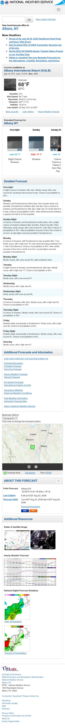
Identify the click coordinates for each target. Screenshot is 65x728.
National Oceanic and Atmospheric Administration (22, 676)
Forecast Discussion (13, 363)
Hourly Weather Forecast (15, 374)
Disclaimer (30, 472)
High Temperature (13, 621)
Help (4, 705)
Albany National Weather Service (19, 406)
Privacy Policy (8, 713)
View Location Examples (46, 19)
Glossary (6, 708)
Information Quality (10, 703)
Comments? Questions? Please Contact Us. (20, 695)
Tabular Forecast (12, 377)
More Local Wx (12, 111)
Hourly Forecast (48, 111)
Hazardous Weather (13, 390)
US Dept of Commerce (11, 674)
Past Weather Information (16, 398)
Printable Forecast (12, 366)
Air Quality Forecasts (13, 382)
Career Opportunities (11, 721)
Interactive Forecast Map (15, 401)
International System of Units (17, 385)
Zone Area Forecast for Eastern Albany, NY (26, 358)
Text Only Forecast (12, 369)
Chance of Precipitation (16, 652)
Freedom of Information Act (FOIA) (16, 715)
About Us (6, 718)
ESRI (49, 472)
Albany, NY (10, 28)
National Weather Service (12, 679)
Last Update (9, 495)
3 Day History (28, 111)
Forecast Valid (10, 499)
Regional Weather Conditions (18, 392)
